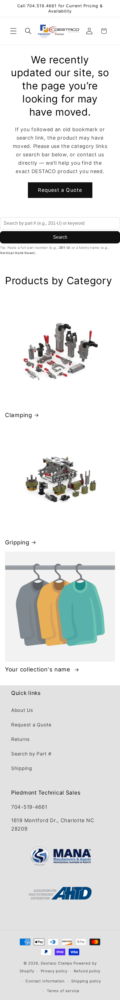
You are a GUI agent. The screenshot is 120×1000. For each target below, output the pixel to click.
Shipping (21, 768)
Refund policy (87, 971)
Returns (20, 739)
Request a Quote (60, 190)
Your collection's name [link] (38, 669)
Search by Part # (31, 754)
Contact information (45, 981)
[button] (13, 31)
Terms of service (63, 991)
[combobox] (60, 223)
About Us (22, 710)
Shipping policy (86, 981)
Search (60, 237)
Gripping (17, 542)
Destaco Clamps (56, 963)
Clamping (18, 415)
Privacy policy (54, 971)
